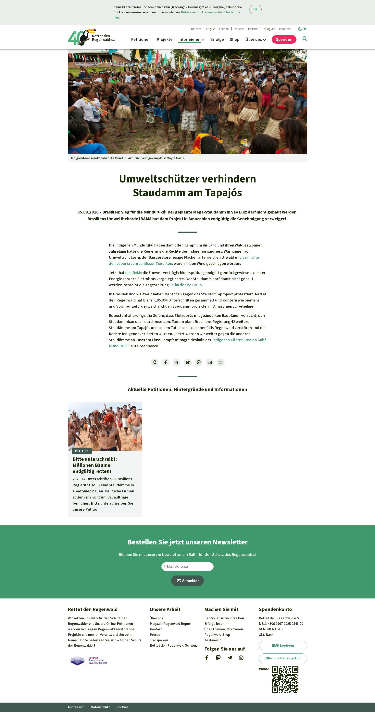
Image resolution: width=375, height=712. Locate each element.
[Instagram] (241, 659)
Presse (155, 634)
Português (268, 28)
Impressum (76, 707)
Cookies (122, 707)
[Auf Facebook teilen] (165, 362)
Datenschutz (100, 707)
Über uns (156, 618)
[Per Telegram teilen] (177, 362)
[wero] (264, 669)
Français (239, 28)
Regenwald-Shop (217, 634)
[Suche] (304, 39)
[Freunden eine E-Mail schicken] (210, 362)
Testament (212, 640)
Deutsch (196, 28)
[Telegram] (229, 659)
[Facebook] (206, 659)
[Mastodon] (218, 659)
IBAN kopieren (283, 645)
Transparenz (159, 640)
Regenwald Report (171, 623)
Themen (223, 629)
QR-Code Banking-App (283, 658)
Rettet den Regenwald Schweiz (174, 645)
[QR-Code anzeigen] (221, 362)
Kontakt (156, 629)
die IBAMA (133, 272)
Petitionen (224, 618)
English (210, 28)
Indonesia (285, 28)
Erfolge (214, 623)
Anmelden (190, 580)
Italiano (253, 28)
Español (224, 28)
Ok (255, 9)
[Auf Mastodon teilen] (199, 362)
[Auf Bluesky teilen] (188, 362)
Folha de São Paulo (185, 285)
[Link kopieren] (154, 362)
